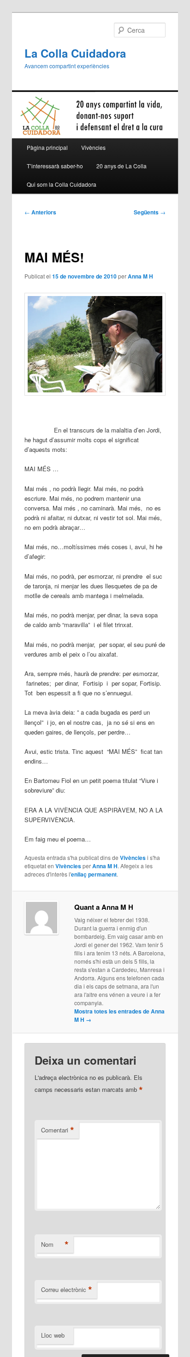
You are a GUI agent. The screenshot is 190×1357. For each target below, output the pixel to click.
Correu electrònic (66, 1289)
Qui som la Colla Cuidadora (61, 184)
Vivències (93, 147)
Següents (150, 212)
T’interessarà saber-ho (55, 166)
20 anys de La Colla (121, 166)
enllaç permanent (94, 874)
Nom (55, 1244)
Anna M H (140, 276)
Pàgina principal (47, 147)
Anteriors (40, 212)
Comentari (57, 1130)
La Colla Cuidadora (75, 53)
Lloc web (53, 1335)
